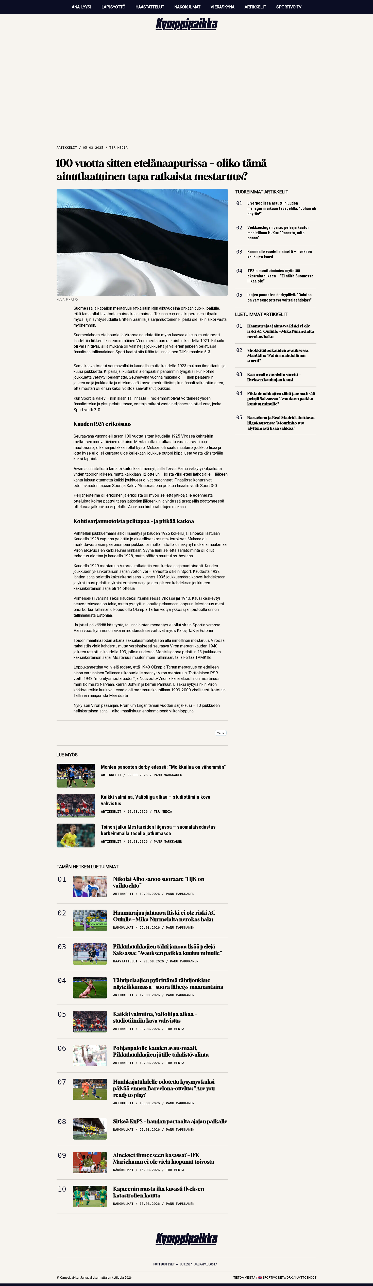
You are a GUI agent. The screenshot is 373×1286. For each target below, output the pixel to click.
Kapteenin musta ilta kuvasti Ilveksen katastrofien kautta (158, 1192)
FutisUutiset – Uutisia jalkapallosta (185, 1264)
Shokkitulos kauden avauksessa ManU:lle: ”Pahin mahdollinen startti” (277, 355)
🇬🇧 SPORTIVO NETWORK (275, 1277)
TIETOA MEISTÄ (244, 1277)
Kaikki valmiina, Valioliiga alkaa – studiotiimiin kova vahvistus (155, 800)
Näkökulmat (187, 7)
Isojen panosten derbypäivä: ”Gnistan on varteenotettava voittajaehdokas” (279, 297)
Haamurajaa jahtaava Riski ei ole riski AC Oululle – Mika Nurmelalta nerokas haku (164, 916)
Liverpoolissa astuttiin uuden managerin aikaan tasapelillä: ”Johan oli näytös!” (281, 208)
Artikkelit (255, 7)
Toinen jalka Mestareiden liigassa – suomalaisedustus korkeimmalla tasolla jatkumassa (158, 830)
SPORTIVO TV (288, 7)
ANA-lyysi (81, 7)
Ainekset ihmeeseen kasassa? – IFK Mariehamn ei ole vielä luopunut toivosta (163, 1158)
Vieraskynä (222, 7)
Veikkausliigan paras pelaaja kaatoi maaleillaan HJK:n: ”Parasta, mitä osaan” (278, 233)
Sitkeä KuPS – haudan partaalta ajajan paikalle (170, 1121)
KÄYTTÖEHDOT (305, 1277)
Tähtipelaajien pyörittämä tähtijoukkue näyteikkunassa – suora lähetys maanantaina (168, 983)
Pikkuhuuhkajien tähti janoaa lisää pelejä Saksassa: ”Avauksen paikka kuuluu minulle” (167, 949)
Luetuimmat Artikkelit (261, 314)
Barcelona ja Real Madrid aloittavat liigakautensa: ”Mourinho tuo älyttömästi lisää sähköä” (281, 423)
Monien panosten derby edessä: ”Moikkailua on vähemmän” (163, 767)
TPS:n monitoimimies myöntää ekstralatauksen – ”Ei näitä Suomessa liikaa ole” (280, 276)
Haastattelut (149, 7)
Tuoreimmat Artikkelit (261, 191)
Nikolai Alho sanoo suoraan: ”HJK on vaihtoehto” (158, 882)
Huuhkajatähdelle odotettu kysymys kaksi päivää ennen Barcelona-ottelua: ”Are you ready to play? (164, 1088)
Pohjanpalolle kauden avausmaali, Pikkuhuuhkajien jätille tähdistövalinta (161, 1051)
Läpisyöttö (113, 7)
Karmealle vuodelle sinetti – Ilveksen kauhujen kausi (279, 254)
